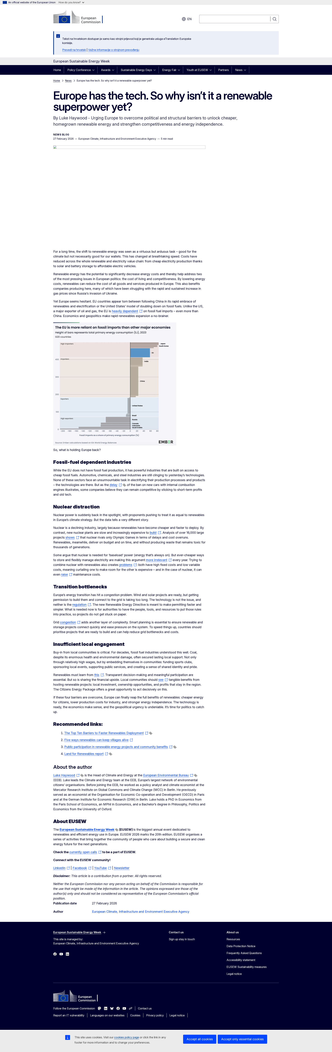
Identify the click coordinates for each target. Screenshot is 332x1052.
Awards (105, 70)
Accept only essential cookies (242, 1039)
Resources (233, 939)
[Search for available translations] (124, 485)
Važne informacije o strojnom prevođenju (113, 50)
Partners (223, 70)
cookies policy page (126, 1037)
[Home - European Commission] (81, 17)
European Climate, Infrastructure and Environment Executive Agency (140, 911)
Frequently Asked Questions (244, 953)
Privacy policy (155, 1015)
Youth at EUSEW (197, 70)
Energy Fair (169, 70)
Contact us (145, 1008)
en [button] (189, 19)
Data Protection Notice (241, 946)
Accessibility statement (241, 960)
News (238, 70)
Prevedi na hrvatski (74, 50)
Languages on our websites (107, 1015)
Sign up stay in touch (182, 939)
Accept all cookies (200, 1039)
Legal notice (234, 974)
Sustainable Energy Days (136, 70)
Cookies (135, 1015)
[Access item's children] (94, 70)
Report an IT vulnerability (68, 1015)
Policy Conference (79, 70)
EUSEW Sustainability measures (247, 967)
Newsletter (121, 868)
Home (57, 70)
